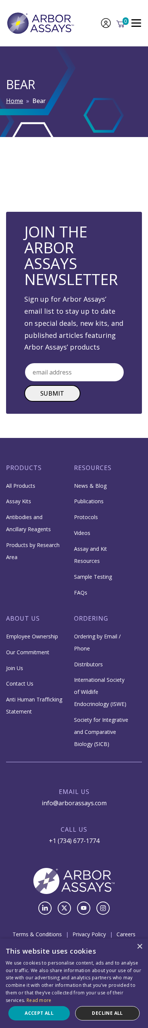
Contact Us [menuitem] (19, 683)
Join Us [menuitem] (14, 668)
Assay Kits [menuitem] (18, 501)
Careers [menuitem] (126, 934)
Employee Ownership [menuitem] (32, 636)
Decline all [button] (107, 1013)
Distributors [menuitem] (88, 664)
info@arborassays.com (74, 803)
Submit (52, 393)
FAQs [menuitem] (80, 592)
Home (14, 101)
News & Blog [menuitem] (90, 485)
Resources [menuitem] (93, 468)
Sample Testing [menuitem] (93, 576)
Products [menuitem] (24, 468)
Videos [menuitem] (82, 532)
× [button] (139, 946)
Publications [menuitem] (89, 501)
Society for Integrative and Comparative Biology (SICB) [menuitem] (101, 731)
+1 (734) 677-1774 (74, 841)
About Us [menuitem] (23, 618)
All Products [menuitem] (20, 485)
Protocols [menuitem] (86, 517)
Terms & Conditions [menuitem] (37, 934)
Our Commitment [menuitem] (27, 652)
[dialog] (74, 983)
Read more (39, 1000)
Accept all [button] (39, 1013)
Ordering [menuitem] (91, 618)
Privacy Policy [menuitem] (89, 934)
